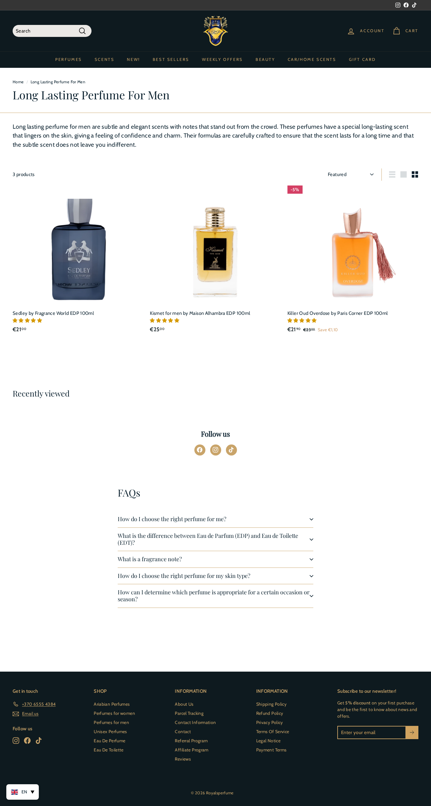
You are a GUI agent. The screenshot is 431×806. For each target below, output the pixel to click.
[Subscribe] (412, 732)
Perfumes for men (111, 722)
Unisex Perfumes (110, 731)
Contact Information (195, 722)
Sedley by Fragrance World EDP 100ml (53, 313)
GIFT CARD (362, 59)
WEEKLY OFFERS (222, 59)
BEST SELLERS (171, 59)
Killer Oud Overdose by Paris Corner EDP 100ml (337, 313)
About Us (184, 704)
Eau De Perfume (109, 741)
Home (18, 81)
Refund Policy (269, 713)
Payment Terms (271, 750)
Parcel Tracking (189, 713)
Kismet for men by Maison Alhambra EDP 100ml (200, 313)
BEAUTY (265, 59)
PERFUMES (68, 59)
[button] (28, 320)
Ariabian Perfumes (112, 704)
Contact (183, 731)
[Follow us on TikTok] (231, 450)
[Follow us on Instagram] (215, 450)
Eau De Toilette (109, 750)
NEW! (133, 59)
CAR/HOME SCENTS (312, 59)
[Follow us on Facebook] (199, 450)
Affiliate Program (191, 750)
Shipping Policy (271, 704)
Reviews (183, 759)
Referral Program (191, 741)
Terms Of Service (272, 731)
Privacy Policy (269, 722)
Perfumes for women (114, 713)
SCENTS (105, 59)
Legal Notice (268, 741)
